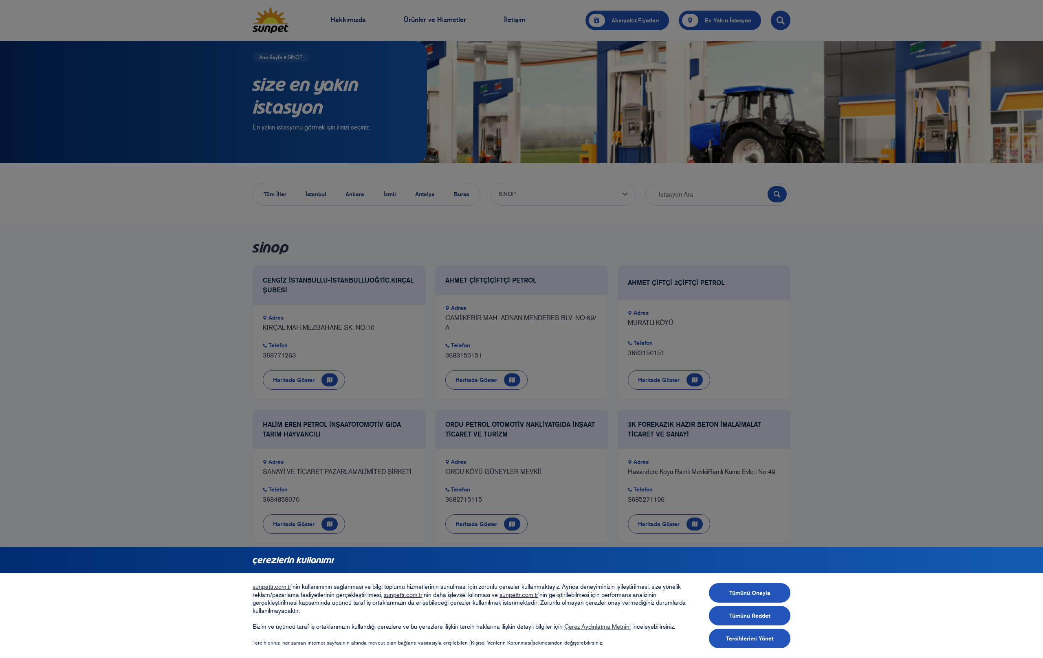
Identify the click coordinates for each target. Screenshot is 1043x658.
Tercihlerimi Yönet (749, 638)
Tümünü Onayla (749, 593)
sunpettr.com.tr (272, 586)
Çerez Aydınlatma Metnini (597, 626)
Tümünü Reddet (749, 615)
